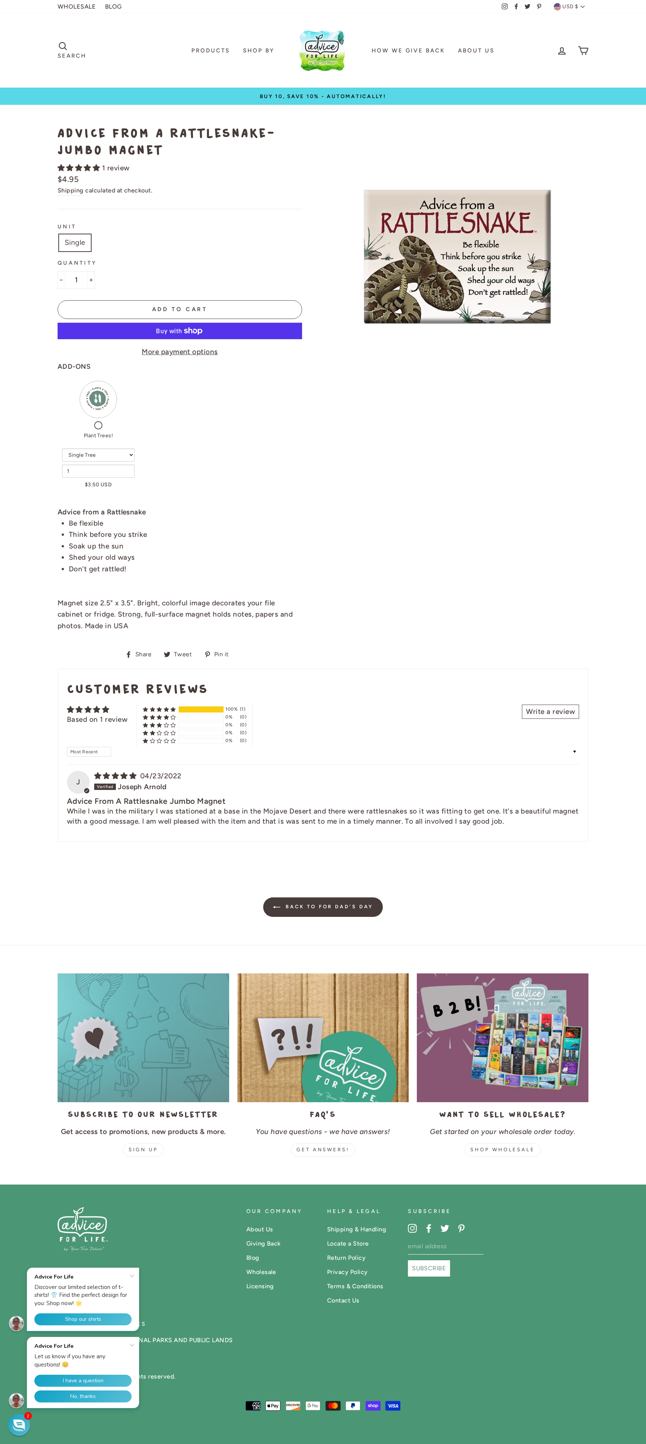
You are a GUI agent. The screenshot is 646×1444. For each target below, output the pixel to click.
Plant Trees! (98, 435)
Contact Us (343, 1300)
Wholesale (261, 1272)
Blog (252, 1257)
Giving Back (263, 1243)
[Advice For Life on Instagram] (412, 1228)
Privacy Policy (347, 1272)
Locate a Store (348, 1243)
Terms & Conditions (355, 1286)
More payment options (180, 351)
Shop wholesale (502, 1149)
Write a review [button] (550, 711)
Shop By (258, 50)
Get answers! (323, 1149)
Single (75, 242)
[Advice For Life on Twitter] (444, 1228)
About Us (476, 50)
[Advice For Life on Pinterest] (461, 1228)
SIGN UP (143, 1149)
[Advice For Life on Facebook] (428, 1228)
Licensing (260, 1286)
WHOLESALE (77, 6)
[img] (116, 776)
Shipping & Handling (356, 1229)
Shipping (71, 190)
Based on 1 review (97, 719)
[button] (80, 168)
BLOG (113, 6)
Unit (67, 226)
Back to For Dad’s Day (328, 906)
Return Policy (346, 1257)
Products (210, 50)
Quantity (77, 262)
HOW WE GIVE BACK (408, 50)
